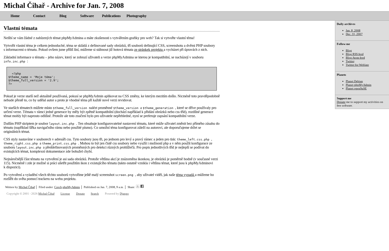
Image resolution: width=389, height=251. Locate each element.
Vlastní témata (20, 28)
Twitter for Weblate (357, 65)
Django (124, 193)
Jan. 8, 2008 (353, 30)
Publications (111, 16)
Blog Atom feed (355, 57)
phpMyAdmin (71, 187)
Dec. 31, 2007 (354, 34)
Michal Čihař (27, 187)
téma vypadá (185, 175)
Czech (58, 187)
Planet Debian (354, 81)
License (65, 193)
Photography (137, 16)
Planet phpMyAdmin (358, 85)
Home (15, 16)
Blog (62, 16)
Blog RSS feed (355, 54)
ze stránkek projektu (149, 49)
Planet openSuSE (356, 88)
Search (95, 193)
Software (87, 16)
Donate (341, 102)
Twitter (350, 61)
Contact (39, 16)
